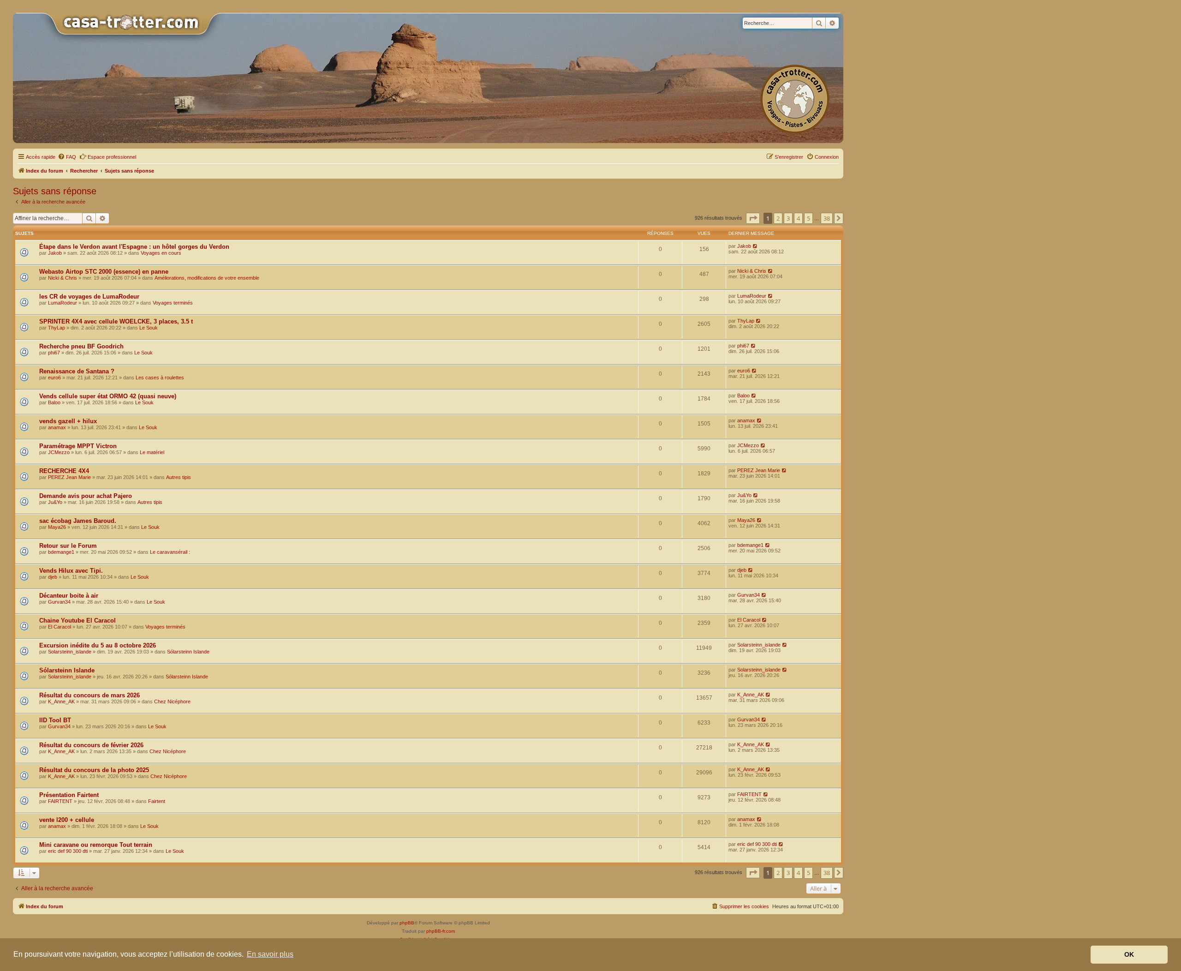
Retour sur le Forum (68, 545)
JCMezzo (59, 452)
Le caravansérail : (170, 552)
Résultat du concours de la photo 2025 (94, 770)
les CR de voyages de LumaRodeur (89, 296)
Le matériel (152, 452)
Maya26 (57, 527)
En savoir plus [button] (270, 954)
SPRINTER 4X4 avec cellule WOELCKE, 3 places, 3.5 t (116, 321)
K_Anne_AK (61, 701)
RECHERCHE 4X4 (64, 471)
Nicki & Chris (62, 278)
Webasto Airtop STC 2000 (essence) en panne (103, 271)
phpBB (407, 922)
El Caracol (59, 626)
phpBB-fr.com (440, 931)
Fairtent (156, 801)
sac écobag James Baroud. (77, 520)
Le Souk (148, 327)
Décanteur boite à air (68, 595)
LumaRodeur (62, 303)
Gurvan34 (59, 602)
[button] (753, 218)
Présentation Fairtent (69, 794)
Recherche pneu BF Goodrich (81, 346)
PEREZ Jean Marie (69, 477)
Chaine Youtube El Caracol (77, 620)
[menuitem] (67, 156)
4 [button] (798, 218)
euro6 (54, 377)
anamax (57, 427)
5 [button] (808, 218)
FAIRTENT (60, 801)
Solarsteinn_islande (69, 651)
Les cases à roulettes (160, 377)
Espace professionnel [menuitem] (112, 157)
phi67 (54, 352)
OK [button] (1129, 954)
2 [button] (778, 218)
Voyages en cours (161, 253)
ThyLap (56, 327)
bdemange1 (61, 552)
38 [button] (826, 218)
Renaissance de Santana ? (76, 371)
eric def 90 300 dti (68, 851)
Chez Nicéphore (172, 701)
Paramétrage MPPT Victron (78, 446)
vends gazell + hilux (68, 421)
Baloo (54, 402)
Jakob (55, 253)
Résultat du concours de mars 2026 (89, 695)
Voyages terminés (173, 303)
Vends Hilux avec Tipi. (71, 570)
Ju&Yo (55, 502)
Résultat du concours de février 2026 (91, 745)
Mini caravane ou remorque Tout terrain (95, 844)
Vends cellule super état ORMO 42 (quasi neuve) (107, 396)
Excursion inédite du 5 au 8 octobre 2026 (97, 645)
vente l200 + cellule (66, 819)
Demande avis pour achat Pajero (85, 495)
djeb (52, 577)
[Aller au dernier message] (755, 246)
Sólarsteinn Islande (188, 651)
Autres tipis (178, 477)
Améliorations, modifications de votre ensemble (207, 278)
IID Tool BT (55, 720)
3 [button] (788, 218)
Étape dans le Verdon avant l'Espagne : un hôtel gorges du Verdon (134, 246)
